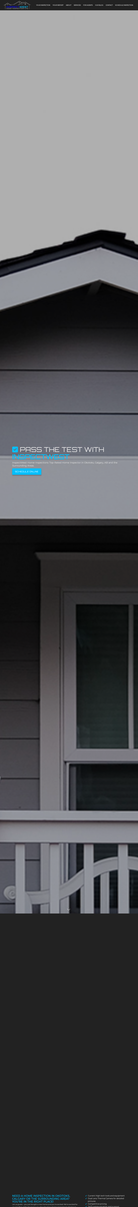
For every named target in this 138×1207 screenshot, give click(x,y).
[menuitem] (43, 5)
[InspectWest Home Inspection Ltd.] (17, 5)
